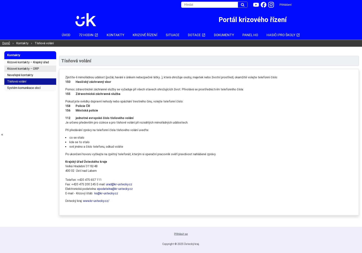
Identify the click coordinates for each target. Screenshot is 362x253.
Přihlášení (285, 4)
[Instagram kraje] (271, 5)
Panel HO (250, 35)
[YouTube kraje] (256, 5)
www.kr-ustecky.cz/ (96, 201)
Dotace (194, 35)
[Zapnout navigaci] (2, 134)
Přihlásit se (181, 233)
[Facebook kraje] (263, 5)
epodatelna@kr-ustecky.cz (115, 189)
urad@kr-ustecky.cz (119, 184)
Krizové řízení (145, 35)
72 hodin (86, 35)
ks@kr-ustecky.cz (106, 193)
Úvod (66, 35)
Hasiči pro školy (281, 35)
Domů (6, 43)
